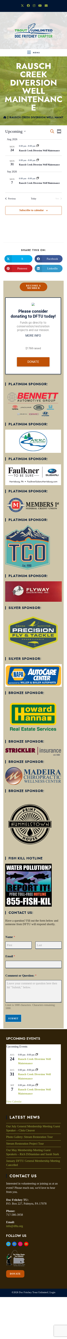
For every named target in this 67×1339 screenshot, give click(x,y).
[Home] (4, 117)
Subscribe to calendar (31, 210)
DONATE (15, 1274)
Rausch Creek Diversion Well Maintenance (39, 150)
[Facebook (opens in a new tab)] (28, 5)
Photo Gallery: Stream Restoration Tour (29, 1136)
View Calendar (14, 1101)
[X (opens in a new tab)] (22, 5)
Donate (33, 362)
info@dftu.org (14, 1226)
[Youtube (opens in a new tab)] (40, 5)
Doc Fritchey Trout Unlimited (33, 1292)
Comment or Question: (20, 975)
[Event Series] (37, 146)
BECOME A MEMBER (33, 286)
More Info (33, 335)
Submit (13, 1018)
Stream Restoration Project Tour (25, 1143)
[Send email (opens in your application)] (45, 5)
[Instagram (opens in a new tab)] (34, 5)
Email (10, 956)
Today (33, 198)
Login (52, 1292)
